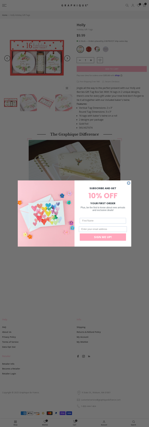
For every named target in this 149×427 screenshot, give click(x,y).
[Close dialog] (128, 183)
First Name (86, 215)
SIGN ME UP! (103, 237)
